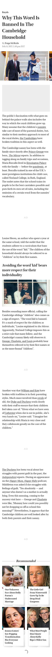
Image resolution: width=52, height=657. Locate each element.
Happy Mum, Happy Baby (23, 481)
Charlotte (42, 499)
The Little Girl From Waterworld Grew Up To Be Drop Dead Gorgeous (38, 595)
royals (40, 398)
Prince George (36, 151)
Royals (5, 12)
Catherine (10, 413)
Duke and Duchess (21, 401)
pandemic (38, 166)
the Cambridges (28, 138)
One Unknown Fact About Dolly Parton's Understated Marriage (13, 595)
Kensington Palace (36, 163)
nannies (41, 127)
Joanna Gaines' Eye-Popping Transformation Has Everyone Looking (12, 637)
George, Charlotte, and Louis (17, 341)
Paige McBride (12, 43)
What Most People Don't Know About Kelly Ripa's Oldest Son (38, 635)
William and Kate (30, 390)
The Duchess (9, 469)
